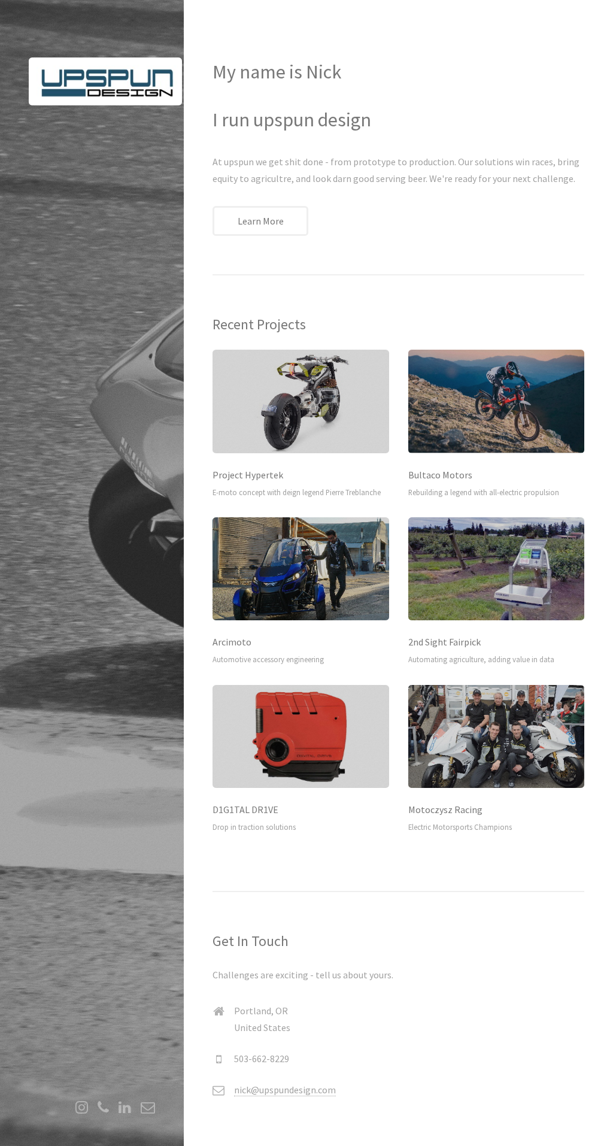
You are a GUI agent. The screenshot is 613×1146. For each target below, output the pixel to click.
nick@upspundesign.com (285, 1090)
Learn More (261, 221)
